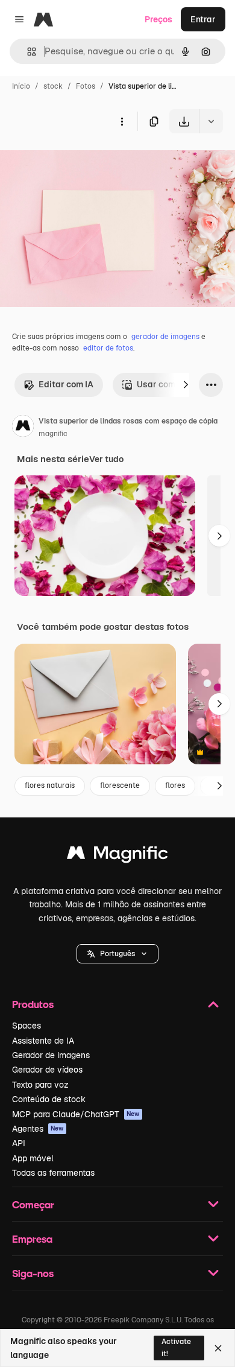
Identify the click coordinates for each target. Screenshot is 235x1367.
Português (117, 954)
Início (21, 86)
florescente (120, 785)
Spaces (26, 1025)
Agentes (38, 1128)
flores (175, 785)
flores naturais (50, 785)
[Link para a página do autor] (23, 427)
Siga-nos (33, 1273)
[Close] (218, 1348)
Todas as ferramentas (53, 1172)
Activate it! (176, 1347)
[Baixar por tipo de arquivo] (211, 121)
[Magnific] (117, 855)
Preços (158, 19)
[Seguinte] (185, 385)
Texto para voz (40, 1084)
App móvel (33, 1158)
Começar (33, 1204)
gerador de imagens (165, 336)
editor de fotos (108, 348)
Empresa (32, 1238)
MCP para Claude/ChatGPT (76, 1114)
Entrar (203, 19)
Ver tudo (106, 459)
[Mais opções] (122, 121)
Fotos (85, 86)
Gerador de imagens (51, 1055)
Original (77, 161)
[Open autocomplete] (26, 51)
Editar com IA (66, 384)
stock (53, 86)
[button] (117, 953)
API (18, 1143)
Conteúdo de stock (49, 1099)
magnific (53, 434)
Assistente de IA (43, 1040)
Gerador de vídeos (47, 1069)
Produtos (33, 1004)
